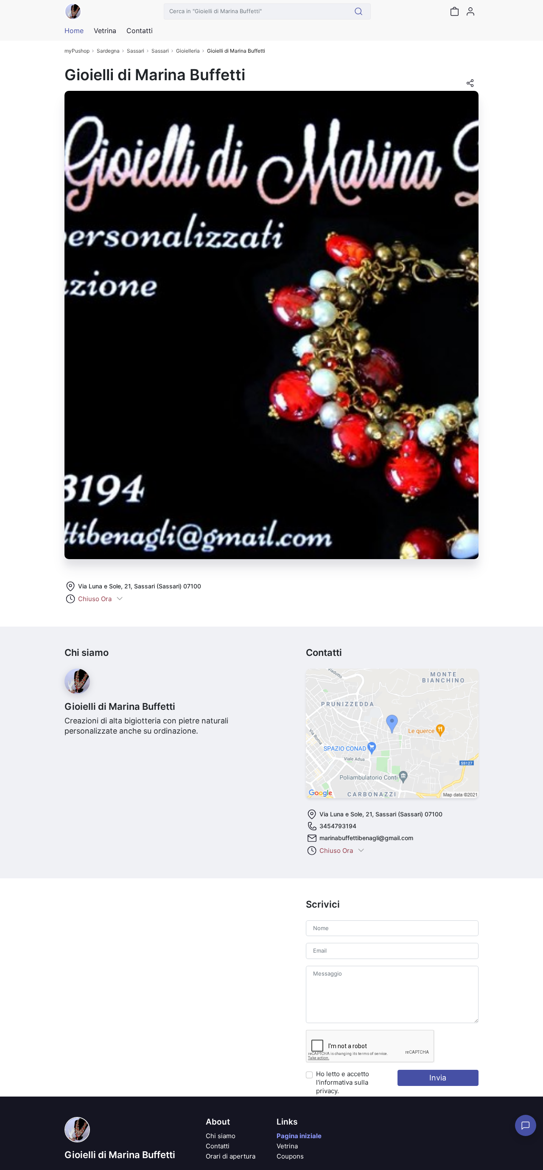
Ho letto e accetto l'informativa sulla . (342, 1082)
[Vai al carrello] (454, 11)
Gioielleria (188, 50)
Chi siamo (220, 1136)
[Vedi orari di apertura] (119, 599)
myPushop (77, 50)
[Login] (470, 11)
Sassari (135, 50)
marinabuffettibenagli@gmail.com (366, 837)
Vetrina (287, 1146)
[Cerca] (359, 11)
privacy (326, 1091)
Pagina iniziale (299, 1136)
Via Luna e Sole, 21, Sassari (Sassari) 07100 (139, 586)
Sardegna (108, 50)
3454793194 (337, 826)
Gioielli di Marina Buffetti (119, 1154)
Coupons (290, 1156)
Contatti (218, 1146)
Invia (437, 1077)
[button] (470, 85)
